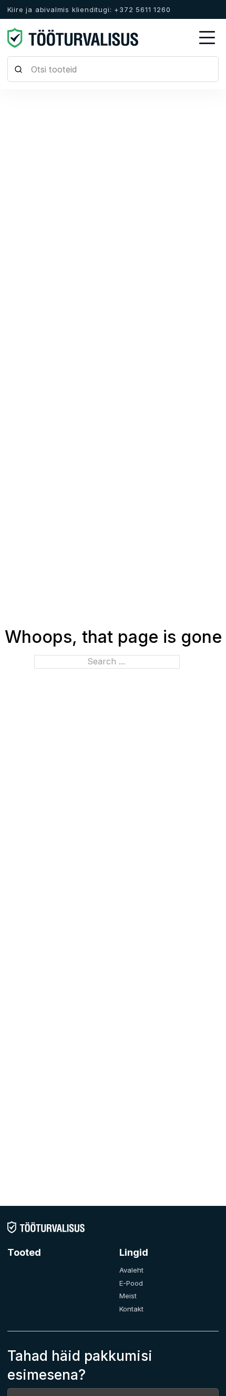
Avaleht (131, 1270)
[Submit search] (18, 69)
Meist (128, 1295)
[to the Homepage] (73, 38)
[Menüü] (207, 37)
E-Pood (131, 1283)
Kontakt (131, 1309)
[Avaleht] (46, 1227)
